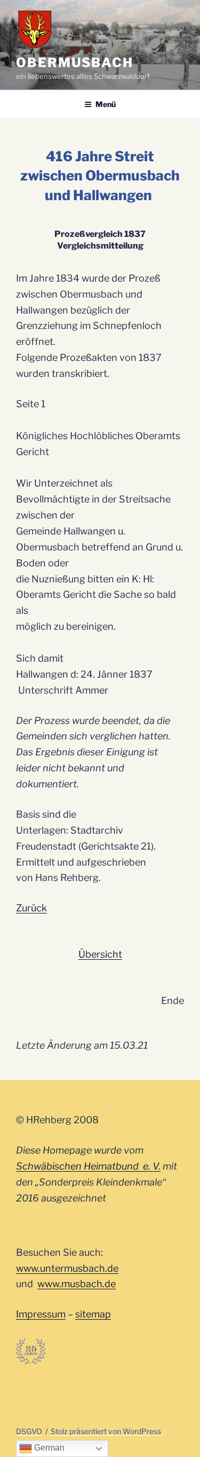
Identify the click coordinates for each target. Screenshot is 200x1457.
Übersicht (100, 954)
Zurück (31, 907)
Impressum (41, 1314)
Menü (105, 104)
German (48, 1447)
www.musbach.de (76, 1283)
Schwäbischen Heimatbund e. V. (88, 1166)
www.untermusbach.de (67, 1268)
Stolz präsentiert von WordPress (106, 1431)
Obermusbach (74, 62)
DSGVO (29, 1431)
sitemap (93, 1314)
